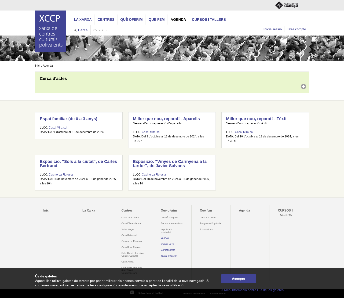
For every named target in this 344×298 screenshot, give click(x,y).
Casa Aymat (127, 261)
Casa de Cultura (130, 217)
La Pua (165, 238)
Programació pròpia (210, 223)
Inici (37, 65)
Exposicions (206, 229)
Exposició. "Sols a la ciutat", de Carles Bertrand (78, 163)
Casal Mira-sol (58, 127)
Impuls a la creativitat (166, 230)
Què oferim (131, 20)
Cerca (83, 30)
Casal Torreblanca (131, 223)
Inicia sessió (272, 29)
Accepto (238, 278)
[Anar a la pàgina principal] (50, 31)
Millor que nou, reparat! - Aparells (166, 118)
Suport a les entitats (172, 223)
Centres (106, 20)
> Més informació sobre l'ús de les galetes (252, 290)
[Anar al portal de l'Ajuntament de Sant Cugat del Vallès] (286, 5)
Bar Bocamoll (168, 249)
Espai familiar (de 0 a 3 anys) (68, 118)
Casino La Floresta (61, 174)
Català (98, 30)
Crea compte (297, 29)
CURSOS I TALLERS (209, 20)
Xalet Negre (127, 229)
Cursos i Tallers (208, 217)
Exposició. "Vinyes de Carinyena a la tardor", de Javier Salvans (170, 163)
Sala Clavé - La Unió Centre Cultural (132, 254)
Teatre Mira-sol (168, 256)
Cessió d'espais (169, 217)
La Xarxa (83, 20)
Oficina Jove (167, 244)
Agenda (178, 20)
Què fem (157, 20)
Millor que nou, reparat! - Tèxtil (257, 118)
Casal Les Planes (130, 247)
